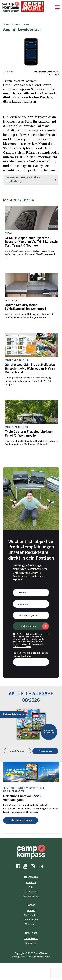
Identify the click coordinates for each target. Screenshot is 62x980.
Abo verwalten (31, 915)
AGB (31, 887)
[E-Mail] (40, 867)
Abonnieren (45, 751)
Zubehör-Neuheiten (12, 25)
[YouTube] (25, 867)
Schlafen (11, 301)
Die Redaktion (31, 939)
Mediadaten (31, 924)
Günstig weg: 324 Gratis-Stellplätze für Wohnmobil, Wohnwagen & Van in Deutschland (30, 369)
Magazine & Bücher (17, 360)
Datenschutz (31, 892)
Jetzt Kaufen (17, 751)
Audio (8, 233)
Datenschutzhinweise (22, 646)
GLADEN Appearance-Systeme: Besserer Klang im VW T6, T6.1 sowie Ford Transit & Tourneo (31, 242)
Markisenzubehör (16, 427)
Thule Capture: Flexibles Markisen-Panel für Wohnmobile (30, 434)
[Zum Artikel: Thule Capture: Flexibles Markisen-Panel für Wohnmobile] (31, 412)
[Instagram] (33, 867)
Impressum (31, 883)
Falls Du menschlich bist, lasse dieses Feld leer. (30, 654)
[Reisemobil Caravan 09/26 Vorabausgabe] (31, 772)
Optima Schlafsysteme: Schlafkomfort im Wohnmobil (25, 307)
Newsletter (31, 943)
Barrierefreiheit (31, 896)
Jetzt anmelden (28, 626)
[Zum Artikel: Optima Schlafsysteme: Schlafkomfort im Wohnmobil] (31, 285)
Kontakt (31, 911)
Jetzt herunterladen (21, 820)
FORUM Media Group (39, 957)
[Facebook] (18, 867)
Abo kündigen (31, 920)
